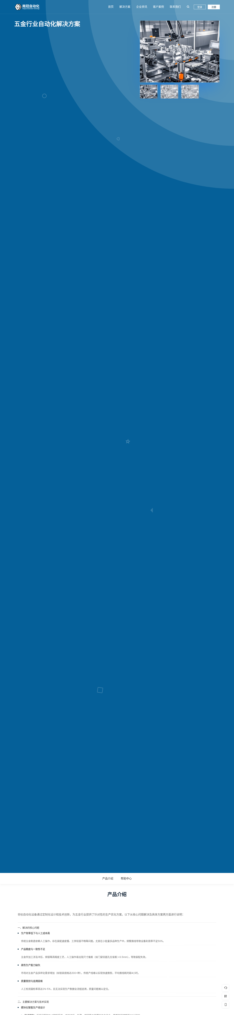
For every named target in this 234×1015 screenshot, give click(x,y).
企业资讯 (141, 6)
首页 (111, 6)
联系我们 (175, 6)
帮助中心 (126, 878)
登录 (199, 6)
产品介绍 (107, 878)
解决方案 (124, 6)
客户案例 (158, 6)
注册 (213, 6)
